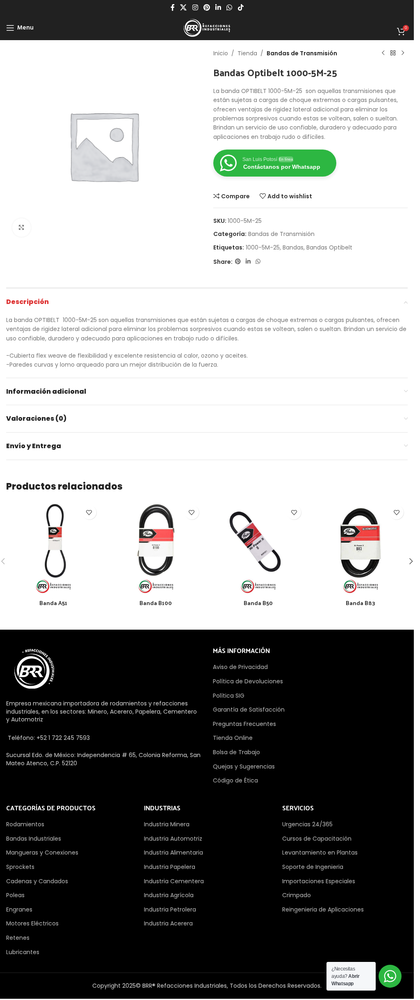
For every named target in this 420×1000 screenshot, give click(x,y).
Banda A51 (53, 603)
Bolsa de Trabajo (236, 752)
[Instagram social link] (195, 7)
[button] (411, 561)
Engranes (19, 909)
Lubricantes (22, 952)
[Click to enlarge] (21, 227)
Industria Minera (166, 824)
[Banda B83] (360, 548)
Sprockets (20, 867)
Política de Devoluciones (248, 681)
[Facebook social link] (173, 7)
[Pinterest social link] (206, 7)
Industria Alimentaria (173, 852)
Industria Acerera (168, 923)
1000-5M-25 (263, 247)
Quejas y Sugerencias (244, 766)
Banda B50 (258, 603)
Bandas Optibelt (329, 247)
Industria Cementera (174, 881)
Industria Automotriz (173, 838)
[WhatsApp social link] (229, 7)
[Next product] (403, 53)
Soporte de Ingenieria (312, 867)
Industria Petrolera (170, 909)
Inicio (220, 53)
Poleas (15, 895)
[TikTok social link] (240, 7)
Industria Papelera (169, 867)
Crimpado (296, 895)
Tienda (247, 53)
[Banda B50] (258, 548)
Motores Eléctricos (32, 923)
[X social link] (183, 7)
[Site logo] (206, 27)
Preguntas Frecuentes (244, 724)
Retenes (18, 938)
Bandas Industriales (33, 838)
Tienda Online (233, 738)
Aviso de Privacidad (240, 667)
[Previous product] (383, 53)
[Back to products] (393, 53)
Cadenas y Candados (37, 881)
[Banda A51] (53, 548)
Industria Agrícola (169, 895)
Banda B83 (360, 603)
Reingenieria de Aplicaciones (323, 909)
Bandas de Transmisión (302, 53)
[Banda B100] (156, 548)
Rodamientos (25, 824)
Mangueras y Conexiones (42, 852)
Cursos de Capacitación (317, 838)
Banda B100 (155, 603)
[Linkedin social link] (218, 7)
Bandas (293, 247)
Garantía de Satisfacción (249, 709)
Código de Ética (235, 780)
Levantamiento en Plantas (320, 852)
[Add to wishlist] (89, 512)
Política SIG (228, 696)
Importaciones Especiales (318, 881)
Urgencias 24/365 (307, 824)
